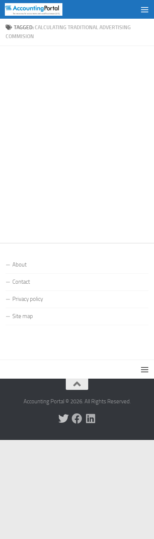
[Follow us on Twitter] (63, 418)
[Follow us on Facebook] (77, 418)
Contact (21, 281)
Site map (22, 316)
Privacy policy (27, 299)
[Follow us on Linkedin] (90, 418)
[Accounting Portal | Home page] (43, 9)
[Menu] (144, 9)
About (19, 264)
